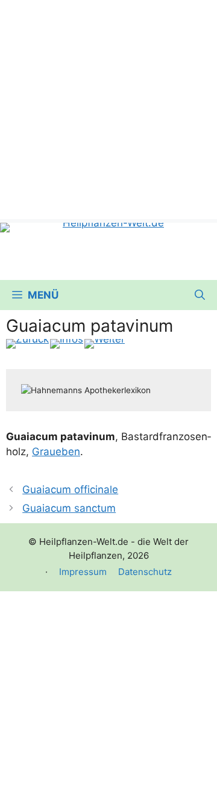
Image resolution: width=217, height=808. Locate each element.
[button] (200, 295)
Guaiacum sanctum (69, 508)
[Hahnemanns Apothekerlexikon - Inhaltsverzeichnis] (66, 344)
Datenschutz (145, 571)
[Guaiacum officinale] (27, 344)
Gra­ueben (56, 452)
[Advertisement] (108, 108)
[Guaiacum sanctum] (104, 344)
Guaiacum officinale (70, 489)
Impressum (83, 571)
